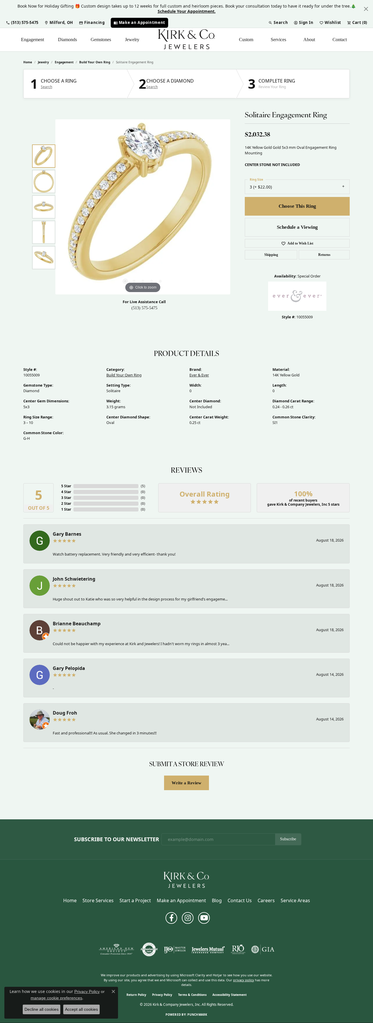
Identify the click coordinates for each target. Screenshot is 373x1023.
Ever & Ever (199, 375)
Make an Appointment (181, 900)
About (309, 39)
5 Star (66, 485)
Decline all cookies (41, 1009)
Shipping (271, 255)
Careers (266, 900)
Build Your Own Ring (94, 62)
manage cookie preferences (56, 998)
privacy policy (243, 980)
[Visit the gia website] (263, 949)
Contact (339, 39)
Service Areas (295, 900)
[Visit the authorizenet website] (149, 949)
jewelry (43, 62)
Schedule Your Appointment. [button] (187, 11)
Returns (324, 255)
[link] (58, 23)
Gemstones (101, 39)
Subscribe (288, 839)
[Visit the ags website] (116, 949)
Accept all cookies (81, 1009)
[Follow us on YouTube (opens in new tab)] (204, 918)
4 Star (66, 491)
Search (46, 87)
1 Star (66, 509)
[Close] (366, 9)
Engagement (32, 39)
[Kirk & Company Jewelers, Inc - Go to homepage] (186, 880)
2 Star (66, 503)
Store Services (98, 900)
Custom (246, 39)
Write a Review (186, 782)
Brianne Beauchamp (77, 623)
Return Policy (136, 994)
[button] (22, 23)
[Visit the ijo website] (175, 949)
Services (278, 39)
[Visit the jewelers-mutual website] (208, 949)
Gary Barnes (67, 534)
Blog (217, 900)
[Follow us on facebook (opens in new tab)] (171, 918)
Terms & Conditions (192, 994)
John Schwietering (74, 579)
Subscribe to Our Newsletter (116, 839)
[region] (142, 206)
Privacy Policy (162, 994)
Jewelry (132, 39)
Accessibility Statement (229, 994)
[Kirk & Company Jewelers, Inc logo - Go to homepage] (186, 39)
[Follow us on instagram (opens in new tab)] (187, 918)
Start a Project (135, 900)
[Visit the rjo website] (238, 949)
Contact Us (240, 900)
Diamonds (67, 39)
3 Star (66, 497)
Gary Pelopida (69, 668)
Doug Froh (65, 713)
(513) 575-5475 (144, 308)
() (143, 485)
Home (27, 62)
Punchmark (197, 1014)
